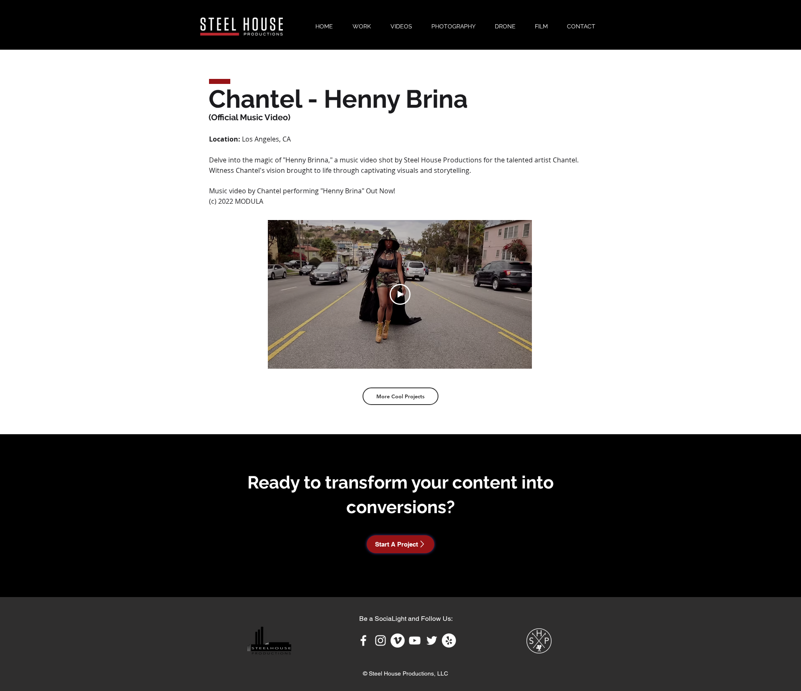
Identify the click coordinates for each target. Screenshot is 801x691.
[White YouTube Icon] (415, 640)
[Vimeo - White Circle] (397, 640)
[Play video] (400, 294)
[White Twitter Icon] (432, 640)
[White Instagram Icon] (380, 640)
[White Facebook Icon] (363, 640)
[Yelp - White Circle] (449, 640)
